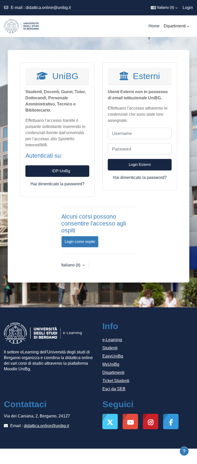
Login (188, 7)
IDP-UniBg (60, 171)
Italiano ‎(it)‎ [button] (71, 265)
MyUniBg (110, 364)
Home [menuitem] (154, 26)
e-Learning (112, 340)
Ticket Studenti (115, 381)
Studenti (109, 348)
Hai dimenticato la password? (57, 184)
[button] (164, 7)
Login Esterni (140, 165)
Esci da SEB (113, 389)
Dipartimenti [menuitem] (175, 26)
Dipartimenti (113, 372)
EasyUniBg (112, 356)
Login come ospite (80, 242)
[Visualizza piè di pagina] (184, 451)
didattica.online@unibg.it (48, 7)
